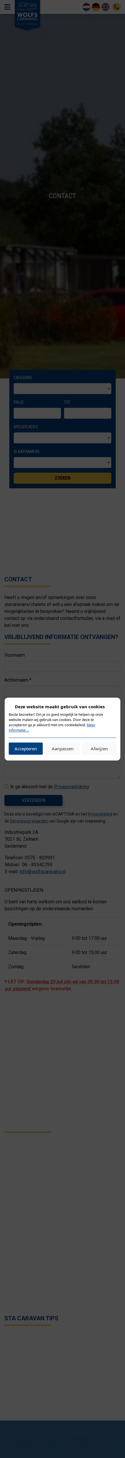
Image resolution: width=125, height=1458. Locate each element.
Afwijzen (99, 748)
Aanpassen (63, 748)
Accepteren (26, 748)
